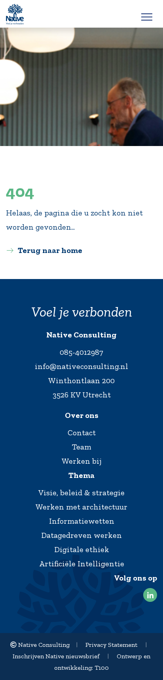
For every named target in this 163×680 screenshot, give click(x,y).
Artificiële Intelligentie (81, 563)
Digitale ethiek (81, 549)
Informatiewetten (81, 521)
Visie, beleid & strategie (81, 492)
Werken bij (82, 461)
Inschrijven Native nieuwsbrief (56, 656)
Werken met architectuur (81, 506)
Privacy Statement (111, 644)
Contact (82, 432)
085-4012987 (81, 352)
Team (81, 446)
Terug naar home (50, 250)
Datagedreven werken (81, 535)
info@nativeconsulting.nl (81, 366)
